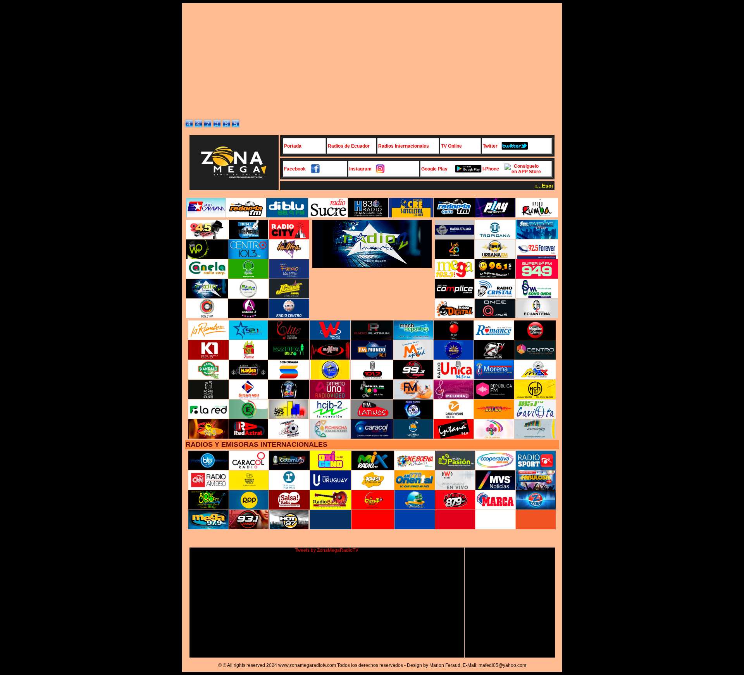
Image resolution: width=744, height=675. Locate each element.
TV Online (451, 146)
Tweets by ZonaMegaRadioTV (326, 550)
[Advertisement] (372, 59)
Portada (292, 146)
